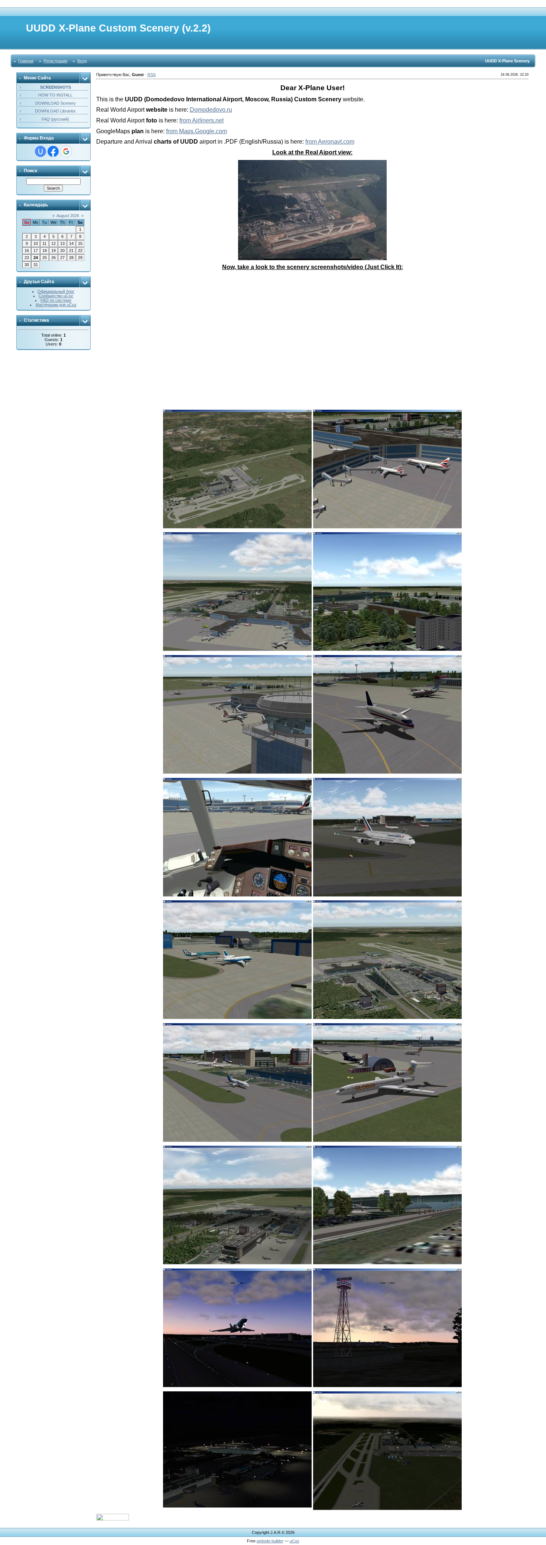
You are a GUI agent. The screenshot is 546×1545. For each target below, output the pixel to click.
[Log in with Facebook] (53, 151)
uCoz (294, 1541)
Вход (82, 61)
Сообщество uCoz (56, 296)
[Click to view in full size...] (312, 163)
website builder (270, 1541)
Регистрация (55, 61)
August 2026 (67, 215)
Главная (25, 61)
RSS (151, 74)
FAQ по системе (55, 300)
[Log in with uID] (40, 151)
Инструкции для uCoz (56, 304)
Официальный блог (56, 291)
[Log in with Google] (66, 151)
